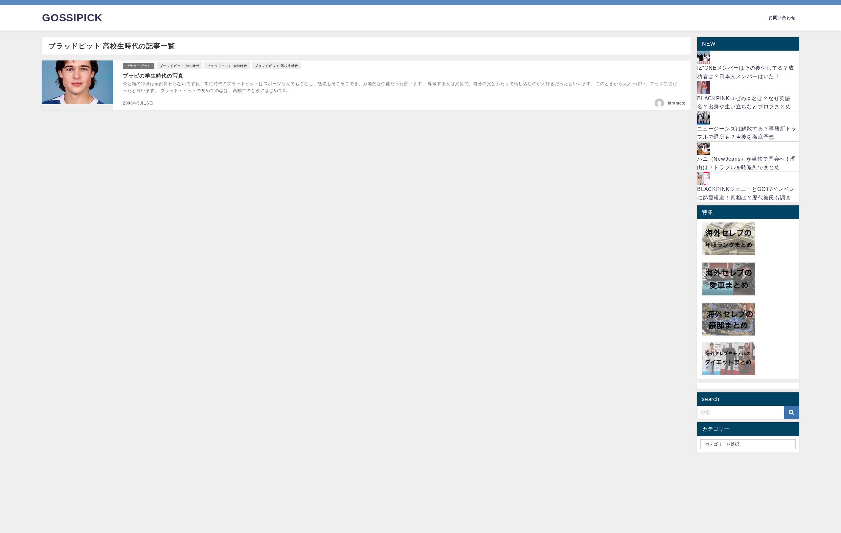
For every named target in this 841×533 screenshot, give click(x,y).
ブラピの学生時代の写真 (153, 75)
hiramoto (677, 103)
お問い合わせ (782, 17)
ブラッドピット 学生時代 (180, 65)
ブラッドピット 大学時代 (227, 65)
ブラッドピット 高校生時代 (276, 65)
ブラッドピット (138, 65)
